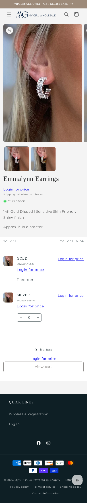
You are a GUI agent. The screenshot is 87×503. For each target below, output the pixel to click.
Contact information (45, 493)
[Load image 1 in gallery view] (16, 159)
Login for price (16, 189)
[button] (9, 14)
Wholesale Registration (28, 414)
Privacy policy (19, 486)
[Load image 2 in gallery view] (43, 159)
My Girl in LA (23, 479)
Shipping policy (70, 486)
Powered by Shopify (46, 479)
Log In (14, 424)
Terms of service (44, 486)
